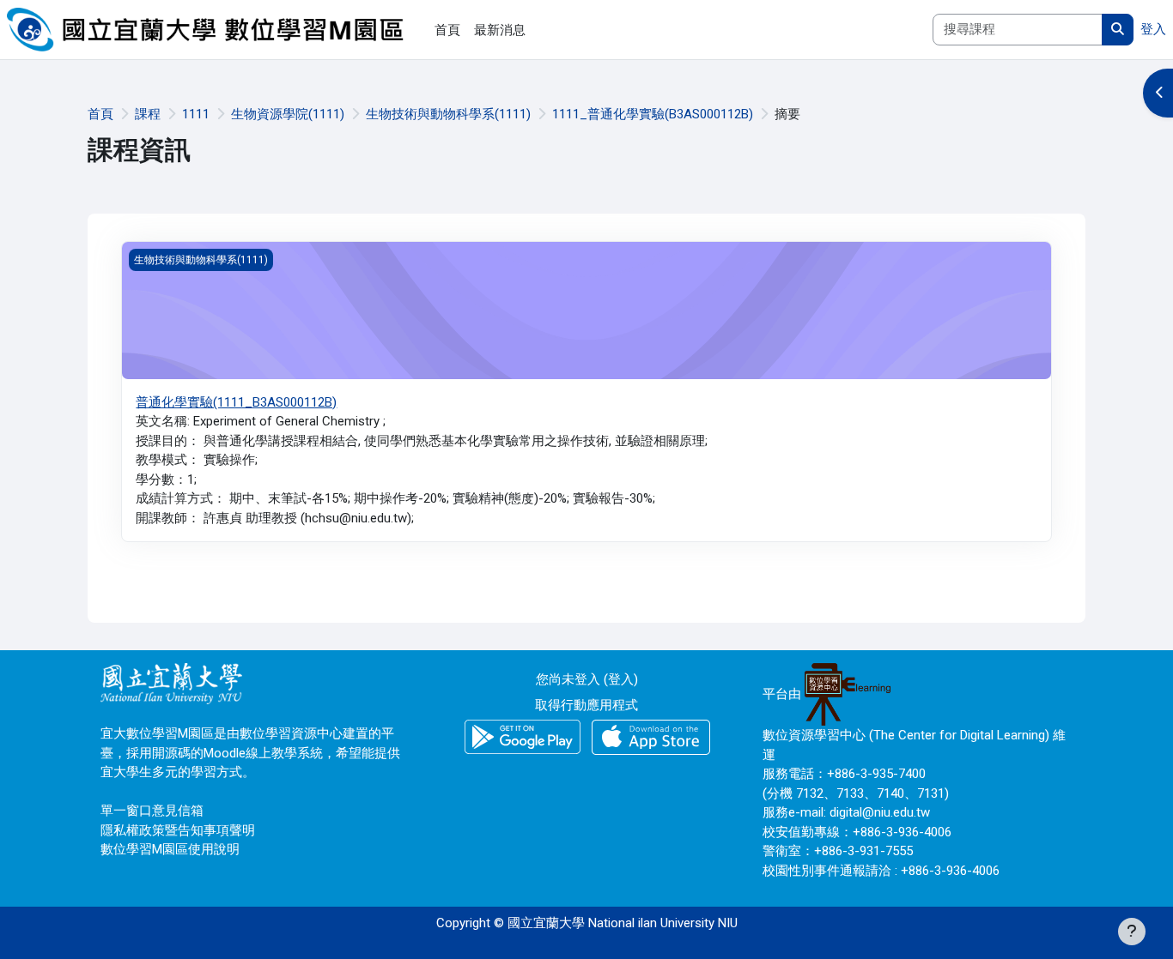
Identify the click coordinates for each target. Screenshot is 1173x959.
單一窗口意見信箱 (152, 810)
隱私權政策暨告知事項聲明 (177, 830)
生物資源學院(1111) (287, 114)
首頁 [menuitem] (447, 30)
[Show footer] (1132, 931)
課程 (148, 114)
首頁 (100, 114)
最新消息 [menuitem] (500, 30)
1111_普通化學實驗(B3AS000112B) (652, 114)
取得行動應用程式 (586, 705)
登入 (1153, 29)
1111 (196, 114)
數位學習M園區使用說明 (170, 849)
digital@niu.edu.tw (880, 812)
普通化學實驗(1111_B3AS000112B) (236, 402)
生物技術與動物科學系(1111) (448, 114)
